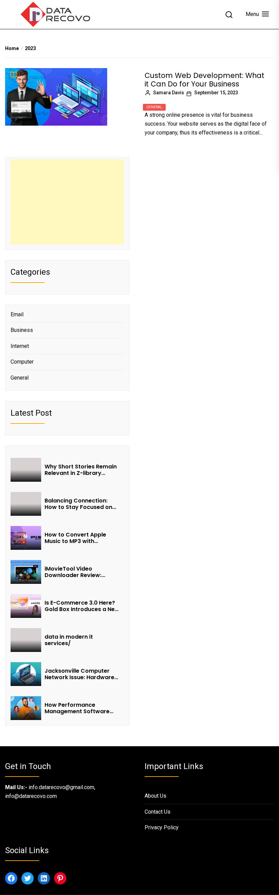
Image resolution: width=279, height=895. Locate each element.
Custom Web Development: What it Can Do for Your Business (204, 79)
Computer (22, 361)
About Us (155, 796)
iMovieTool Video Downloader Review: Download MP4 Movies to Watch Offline (80, 571)
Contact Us (157, 812)
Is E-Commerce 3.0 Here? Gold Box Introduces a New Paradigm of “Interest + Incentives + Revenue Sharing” (82, 606)
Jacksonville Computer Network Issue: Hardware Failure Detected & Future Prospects (80, 674)
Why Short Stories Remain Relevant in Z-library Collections (81, 469)
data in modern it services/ (69, 640)
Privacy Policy (162, 827)
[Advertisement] (67, 201)
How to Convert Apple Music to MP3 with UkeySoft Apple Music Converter (75, 537)
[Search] (228, 14)
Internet (20, 346)
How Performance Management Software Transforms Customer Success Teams (77, 708)
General (154, 107)
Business (22, 330)
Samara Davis (168, 92)
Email (17, 314)
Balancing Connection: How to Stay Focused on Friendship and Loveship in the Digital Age (81, 503)
